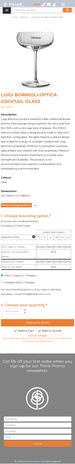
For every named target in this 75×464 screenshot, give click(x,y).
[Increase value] (24, 310)
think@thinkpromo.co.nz (37, 294)
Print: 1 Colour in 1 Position (20, 275)
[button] (6, 10)
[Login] (54, 4)
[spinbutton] (11, 311)
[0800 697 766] (43, 4)
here (50, 341)
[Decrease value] (24, 312)
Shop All (24, 17)
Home (14, 17)
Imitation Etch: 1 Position (19, 282)
